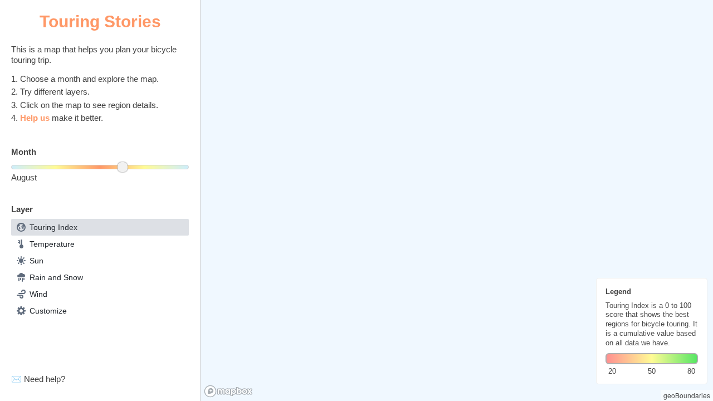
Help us (35, 118)
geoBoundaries (686, 395)
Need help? (44, 379)
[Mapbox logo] (228, 391)
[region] (457, 200)
